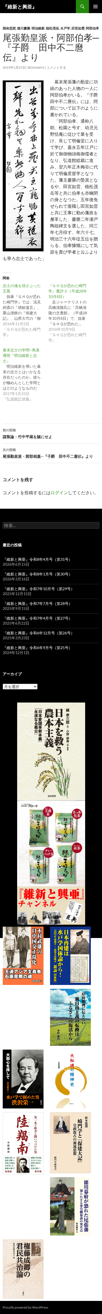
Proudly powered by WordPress (25, 1307)
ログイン (59, 492)
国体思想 (9, 28)
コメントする (56, 67)
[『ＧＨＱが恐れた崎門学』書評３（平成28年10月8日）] (71, 313)
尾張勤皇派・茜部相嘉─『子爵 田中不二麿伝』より (48, 453)
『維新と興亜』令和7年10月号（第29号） (39, 588)
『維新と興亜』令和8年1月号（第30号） (37, 574)
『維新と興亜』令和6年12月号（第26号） (39, 633)
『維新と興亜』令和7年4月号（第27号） (37, 618)
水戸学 (65, 28)
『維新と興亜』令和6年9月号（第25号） (37, 647)
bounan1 (36, 67)
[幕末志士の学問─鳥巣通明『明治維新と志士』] (25, 374)
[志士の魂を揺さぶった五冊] (25, 310)
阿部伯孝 (92, 28)
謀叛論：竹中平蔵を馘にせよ (27, 433)
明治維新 (38, 28)
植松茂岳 (52, 28)
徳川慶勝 (23, 28)
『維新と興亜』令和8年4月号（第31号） (37, 559)
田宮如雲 (78, 28)
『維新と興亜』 (20, 7)
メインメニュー (95, 6)
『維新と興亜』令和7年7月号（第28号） (37, 603)
